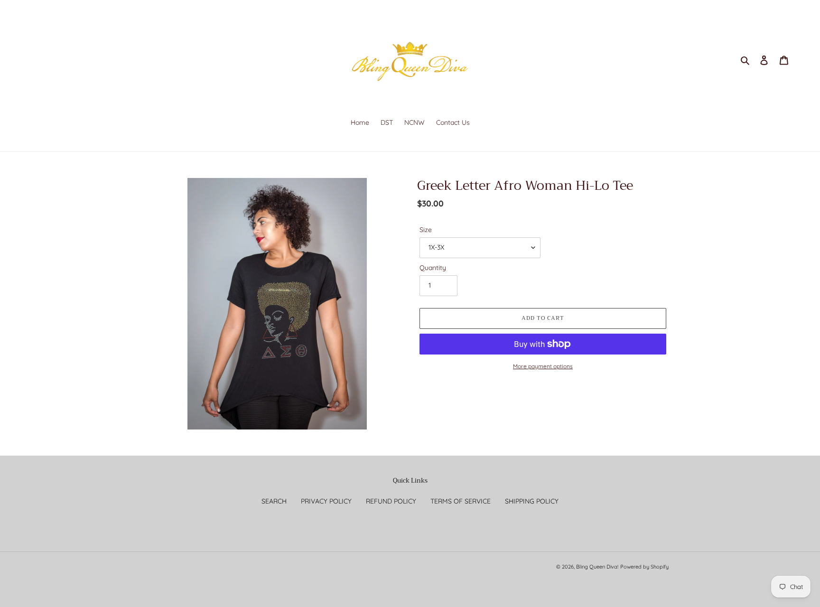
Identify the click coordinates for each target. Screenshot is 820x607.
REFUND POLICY (391, 501)
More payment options (543, 366)
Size (425, 229)
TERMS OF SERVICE (460, 501)
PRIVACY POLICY (326, 501)
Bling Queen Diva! (597, 566)
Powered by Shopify (644, 566)
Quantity (432, 267)
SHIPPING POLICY (532, 501)
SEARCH (274, 501)
